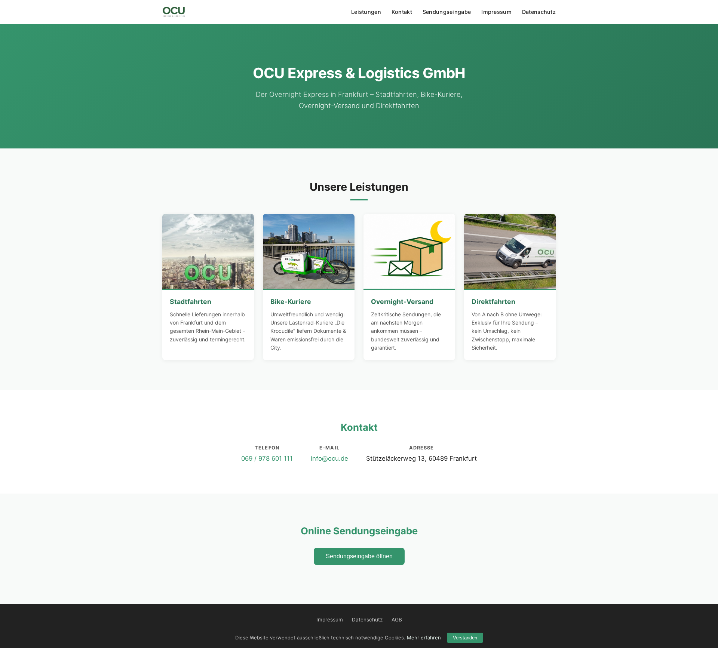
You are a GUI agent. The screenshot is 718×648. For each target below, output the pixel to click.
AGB (397, 620)
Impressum (496, 12)
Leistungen (366, 12)
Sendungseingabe (447, 12)
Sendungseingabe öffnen (359, 556)
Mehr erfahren (424, 638)
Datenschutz (539, 12)
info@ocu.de (329, 458)
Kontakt (402, 12)
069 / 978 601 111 (267, 458)
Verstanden (465, 638)
